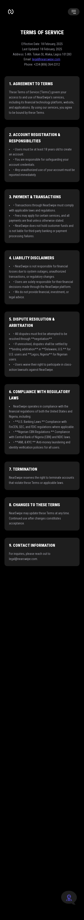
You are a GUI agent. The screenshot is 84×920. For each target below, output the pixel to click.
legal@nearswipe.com (46, 59)
